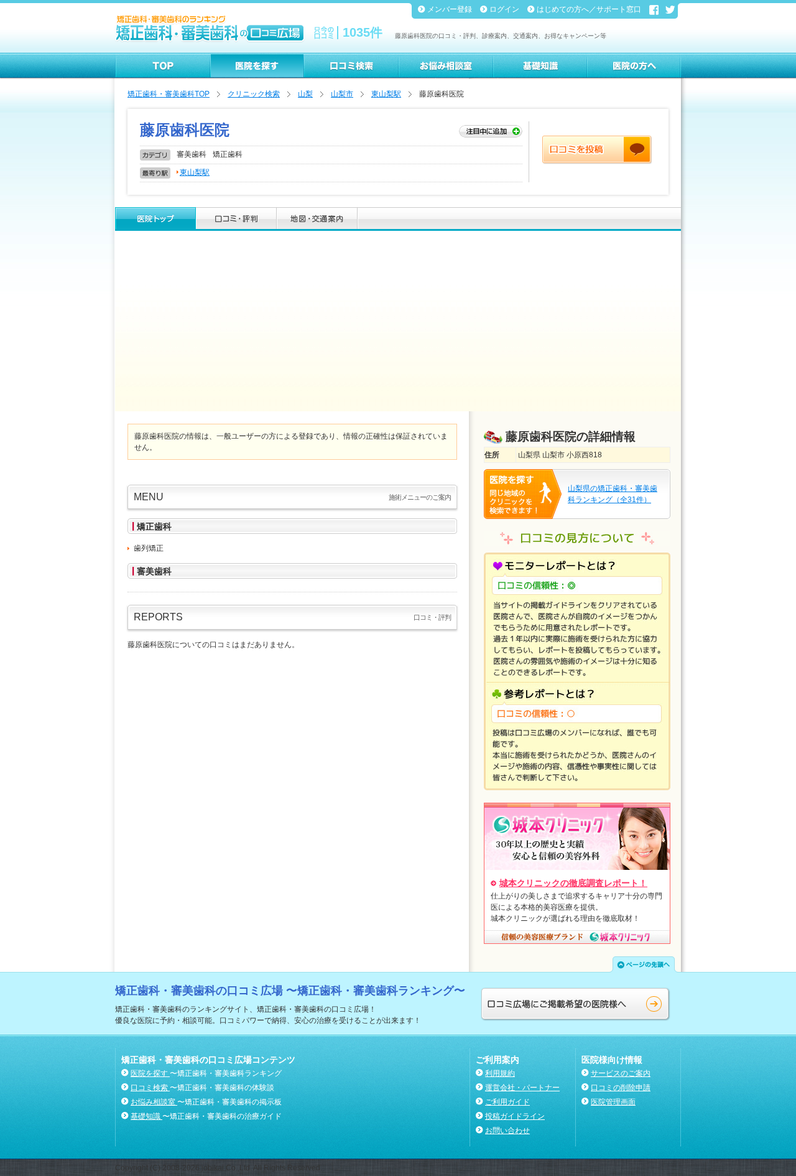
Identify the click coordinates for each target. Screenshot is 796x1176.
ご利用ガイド (507, 1102)
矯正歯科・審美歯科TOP (168, 94)
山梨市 (342, 94)
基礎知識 (146, 1116)
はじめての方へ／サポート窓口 (590, 9)
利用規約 (500, 1073)
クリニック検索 (254, 94)
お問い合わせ (507, 1130)
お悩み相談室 (154, 1102)
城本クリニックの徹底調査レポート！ (573, 883)
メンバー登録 (450, 9)
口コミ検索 (150, 1087)
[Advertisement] (398, 324)
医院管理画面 (613, 1102)
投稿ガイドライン (515, 1116)
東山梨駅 (386, 94)
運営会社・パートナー (522, 1087)
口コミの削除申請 (620, 1087)
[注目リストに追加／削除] (490, 132)
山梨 (305, 94)
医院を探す (150, 1073)
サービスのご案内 (620, 1073)
